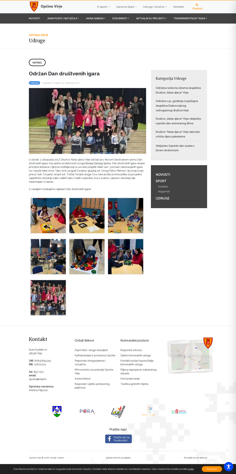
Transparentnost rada (189, 18)
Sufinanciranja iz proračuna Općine (95, 355)
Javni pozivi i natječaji (62, 18)
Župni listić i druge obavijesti (91, 350)
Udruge (35, 83)
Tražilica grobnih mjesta (134, 383)
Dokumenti (119, 18)
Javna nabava (95, 18)
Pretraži (197, 8)
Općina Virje (49, 6)
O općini (102, 6)
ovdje (191, 469)
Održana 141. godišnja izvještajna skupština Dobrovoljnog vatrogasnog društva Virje (177, 105)
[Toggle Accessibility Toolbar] (229, 467)
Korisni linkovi (83, 378)
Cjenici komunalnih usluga (135, 355)
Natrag (37, 62)
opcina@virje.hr (38, 379)
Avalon (60, 457)
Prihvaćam (212, 469)
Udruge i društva (154, 6)
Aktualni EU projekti (150, 18)
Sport (161, 181)
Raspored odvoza (131, 350)
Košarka (163, 186)
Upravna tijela (125, 6)
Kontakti (178, 6)
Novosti (34, 18)
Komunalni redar (130, 378)
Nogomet (164, 191)
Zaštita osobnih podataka (118, 457)
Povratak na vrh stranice (195, 457)
